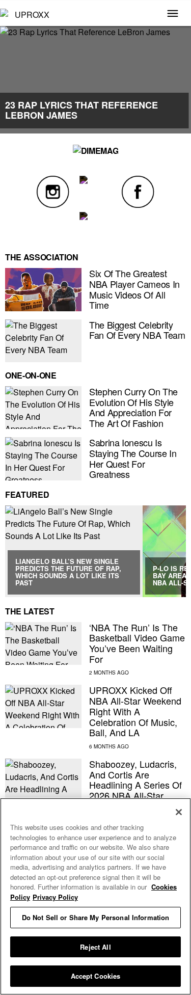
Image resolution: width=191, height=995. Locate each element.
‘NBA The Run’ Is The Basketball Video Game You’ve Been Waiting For (137, 643)
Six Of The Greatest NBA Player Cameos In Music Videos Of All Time (134, 288)
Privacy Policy (55, 897)
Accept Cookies (96, 976)
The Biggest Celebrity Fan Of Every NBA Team (137, 330)
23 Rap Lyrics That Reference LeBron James (81, 110)
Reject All (95, 947)
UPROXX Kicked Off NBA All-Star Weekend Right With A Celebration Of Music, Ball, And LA (135, 711)
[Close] (179, 812)
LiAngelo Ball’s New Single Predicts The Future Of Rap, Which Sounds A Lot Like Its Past (68, 572)
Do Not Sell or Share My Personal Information (96, 917)
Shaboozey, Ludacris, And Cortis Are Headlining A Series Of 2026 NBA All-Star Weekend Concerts (135, 785)
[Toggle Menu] (173, 14)
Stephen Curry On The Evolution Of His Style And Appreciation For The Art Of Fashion (133, 407)
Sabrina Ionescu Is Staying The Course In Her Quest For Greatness (132, 458)
